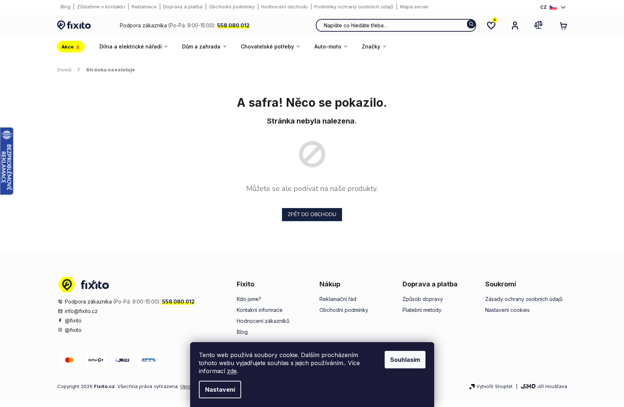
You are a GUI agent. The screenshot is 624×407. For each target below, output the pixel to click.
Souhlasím (405, 359)
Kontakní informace (260, 310)
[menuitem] (74, 46)
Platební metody (422, 310)
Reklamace (144, 6)
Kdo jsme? (249, 299)
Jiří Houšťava (552, 386)
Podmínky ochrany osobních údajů (353, 6)
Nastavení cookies (507, 310)
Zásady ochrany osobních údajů (523, 299)
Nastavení (220, 389)
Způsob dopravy (423, 299)
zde (232, 371)
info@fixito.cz (81, 311)
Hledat (471, 24)
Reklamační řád (337, 299)
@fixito (73, 320)
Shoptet (504, 386)
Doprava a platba (183, 6)
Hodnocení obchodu (284, 6)
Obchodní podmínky (232, 6)
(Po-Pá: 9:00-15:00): (185, 25)
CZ (543, 7)
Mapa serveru (416, 6)
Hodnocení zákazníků (263, 321)
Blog (65, 6)
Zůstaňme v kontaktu (101, 6)
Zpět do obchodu (312, 214)
